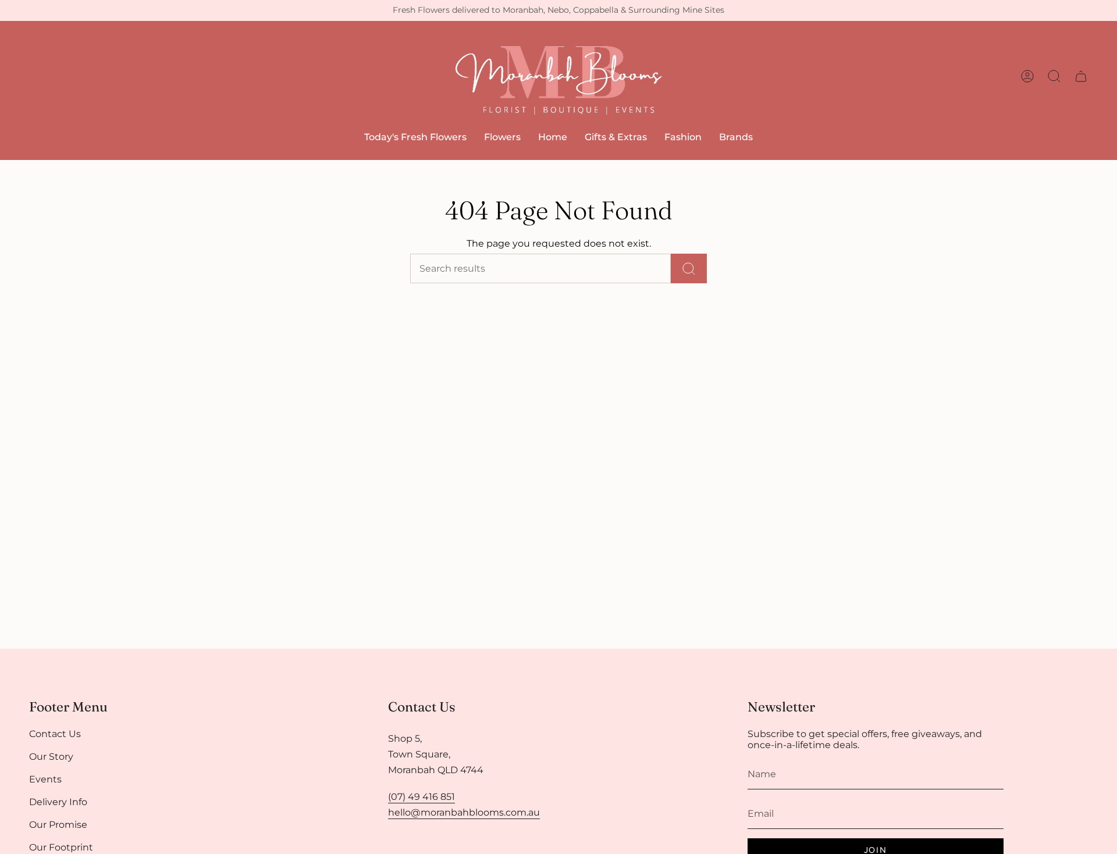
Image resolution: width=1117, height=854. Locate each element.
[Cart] (1081, 76)
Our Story (51, 756)
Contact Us (55, 733)
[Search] (689, 268)
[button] (502, 137)
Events (45, 779)
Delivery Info (58, 801)
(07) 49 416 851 (421, 796)
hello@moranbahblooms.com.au (464, 812)
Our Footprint (61, 847)
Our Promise (58, 824)
